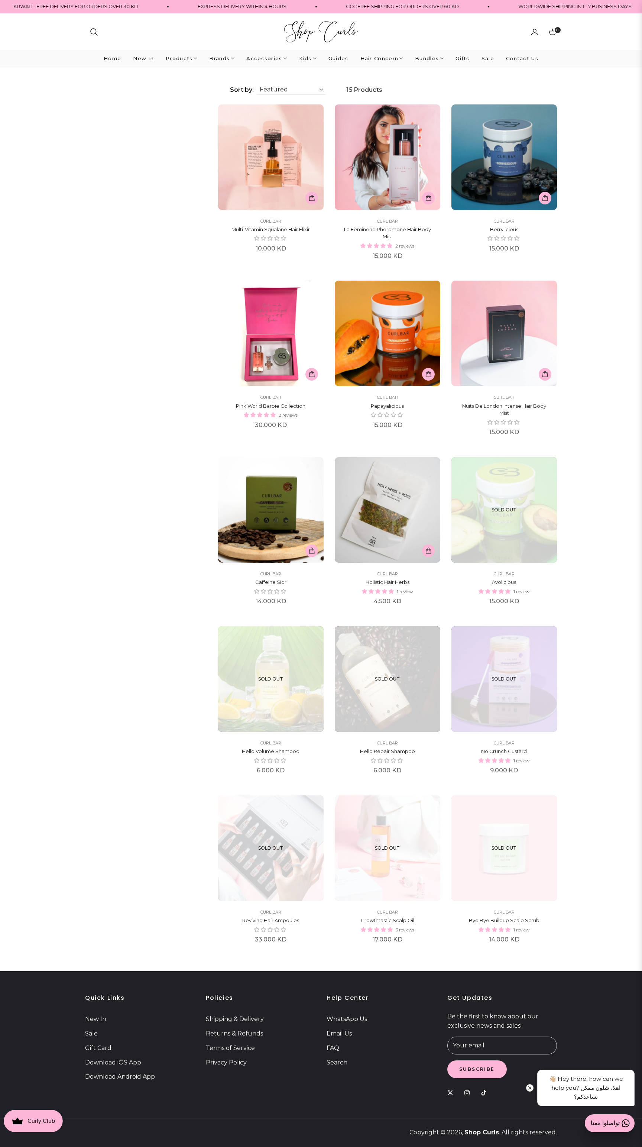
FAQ (333, 1047)
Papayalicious (387, 406)
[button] (94, 32)
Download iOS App (113, 1062)
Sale (91, 1033)
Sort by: (242, 89)
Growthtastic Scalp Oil (387, 920)
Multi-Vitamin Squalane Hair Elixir (270, 229)
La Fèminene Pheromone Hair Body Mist (387, 233)
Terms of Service (230, 1047)
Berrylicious (504, 229)
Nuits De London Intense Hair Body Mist (504, 409)
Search (337, 1062)
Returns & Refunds (234, 1033)
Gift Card (98, 1047)
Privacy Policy (226, 1062)
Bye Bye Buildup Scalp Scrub (504, 920)
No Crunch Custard (504, 751)
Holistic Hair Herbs (387, 582)
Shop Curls (481, 1132)
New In (95, 1018)
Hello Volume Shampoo (270, 751)
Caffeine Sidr (270, 582)
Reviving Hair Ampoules (270, 920)
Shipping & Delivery (235, 1018)
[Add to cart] (311, 198)
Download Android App (120, 1076)
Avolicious (504, 582)
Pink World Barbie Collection (270, 406)
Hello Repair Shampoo (387, 751)
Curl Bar (270, 221)
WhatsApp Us (347, 1018)
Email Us (339, 1033)
